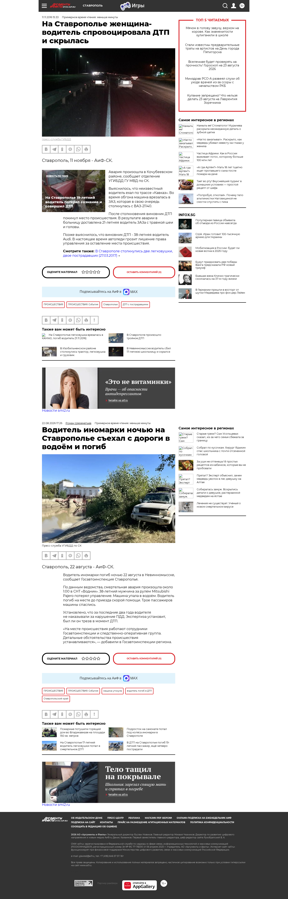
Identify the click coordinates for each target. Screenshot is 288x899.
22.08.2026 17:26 (52, 423)
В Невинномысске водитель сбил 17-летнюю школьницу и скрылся (149, 350)
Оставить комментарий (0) (144, 272)
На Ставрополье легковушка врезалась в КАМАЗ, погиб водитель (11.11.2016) (72, 336)
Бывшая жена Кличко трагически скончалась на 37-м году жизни (217, 277)
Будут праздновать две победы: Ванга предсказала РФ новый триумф (216, 265)
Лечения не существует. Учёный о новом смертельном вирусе (219, 505)
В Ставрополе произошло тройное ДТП (144, 336)
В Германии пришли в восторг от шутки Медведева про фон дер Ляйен (220, 291)
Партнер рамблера (107, 883)
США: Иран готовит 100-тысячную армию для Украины (217, 236)
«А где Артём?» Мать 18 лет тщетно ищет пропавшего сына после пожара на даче (219, 171)
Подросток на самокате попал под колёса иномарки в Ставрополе (147, 732)
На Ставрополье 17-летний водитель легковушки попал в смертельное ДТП (80, 746)
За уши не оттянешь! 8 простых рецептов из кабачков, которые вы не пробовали (221, 465)
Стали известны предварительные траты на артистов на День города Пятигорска (212, 48)
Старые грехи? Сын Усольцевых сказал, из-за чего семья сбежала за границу (220, 437)
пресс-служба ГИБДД (56, 139)
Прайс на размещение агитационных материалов (151, 822)
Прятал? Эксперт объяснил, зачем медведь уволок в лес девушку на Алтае (219, 479)
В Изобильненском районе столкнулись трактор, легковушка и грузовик (82, 352)
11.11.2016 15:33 (50, 17)
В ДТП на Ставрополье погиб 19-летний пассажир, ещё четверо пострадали (148, 746)
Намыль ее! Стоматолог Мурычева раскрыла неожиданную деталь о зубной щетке (219, 129)
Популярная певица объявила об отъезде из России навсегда (216, 222)
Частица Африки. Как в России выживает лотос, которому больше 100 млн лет (220, 157)
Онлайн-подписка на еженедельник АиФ (204, 818)
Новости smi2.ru (56, 411)
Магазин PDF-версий (158, 818)
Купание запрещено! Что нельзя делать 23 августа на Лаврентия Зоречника (212, 99)
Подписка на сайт (83, 822)
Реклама (134, 818)
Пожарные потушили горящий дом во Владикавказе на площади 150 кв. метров (82, 732)
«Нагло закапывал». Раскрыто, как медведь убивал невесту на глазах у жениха (220, 143)
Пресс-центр (115, 818)
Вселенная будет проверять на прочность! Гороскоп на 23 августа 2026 (212, 65)
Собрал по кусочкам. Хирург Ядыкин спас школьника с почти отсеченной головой (221, 451)
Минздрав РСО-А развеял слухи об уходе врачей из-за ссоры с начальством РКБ (212, 82)
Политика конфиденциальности (212, 822)
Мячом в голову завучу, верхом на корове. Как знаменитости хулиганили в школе (212, 31)
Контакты (106, 822)
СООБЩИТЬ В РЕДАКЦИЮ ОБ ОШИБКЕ (94, 826)
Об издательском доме (86, 818)
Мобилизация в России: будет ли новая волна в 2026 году (217, 250)
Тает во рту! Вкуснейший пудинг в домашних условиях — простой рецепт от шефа (219, 184)
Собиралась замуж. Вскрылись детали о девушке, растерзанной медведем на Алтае (218, 493)
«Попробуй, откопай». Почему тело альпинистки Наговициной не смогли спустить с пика (220, 198)
